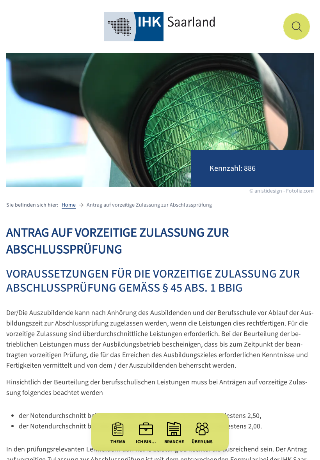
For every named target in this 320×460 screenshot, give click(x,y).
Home (69, 205)
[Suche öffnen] (296, 26)
